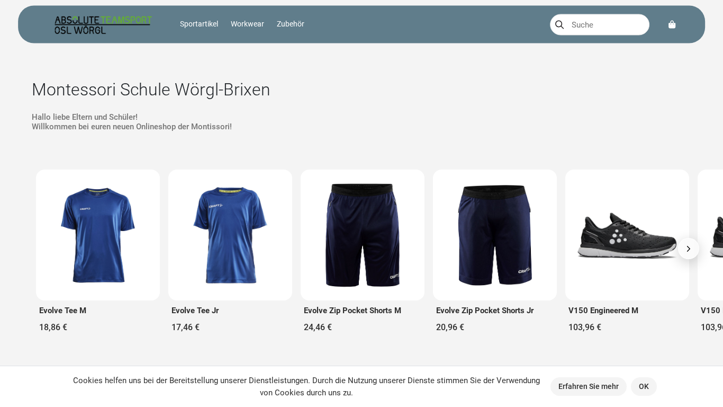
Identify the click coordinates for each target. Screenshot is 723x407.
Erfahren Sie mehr (588, 386)
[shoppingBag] (671, 25)
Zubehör (290, 24)
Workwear (247, 24)
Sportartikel (199, 24)
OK (644, 386)
